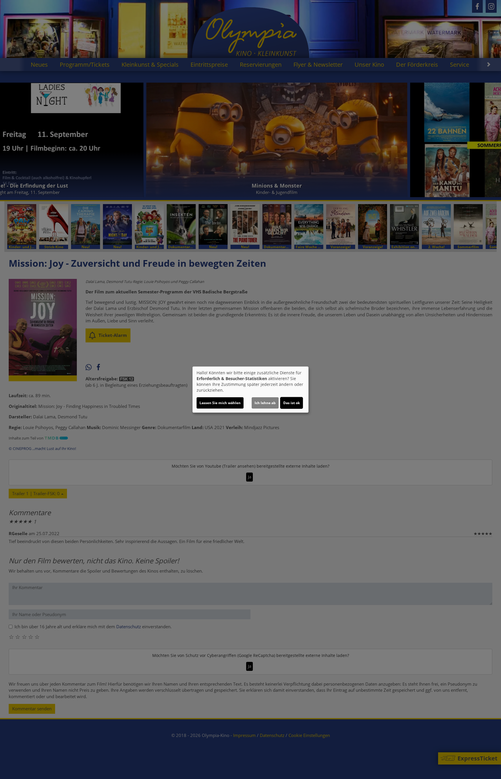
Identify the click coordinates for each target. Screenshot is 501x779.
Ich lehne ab (265, 402)
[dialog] (250, 389)
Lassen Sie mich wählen (220, 402)
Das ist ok (291, 402)
